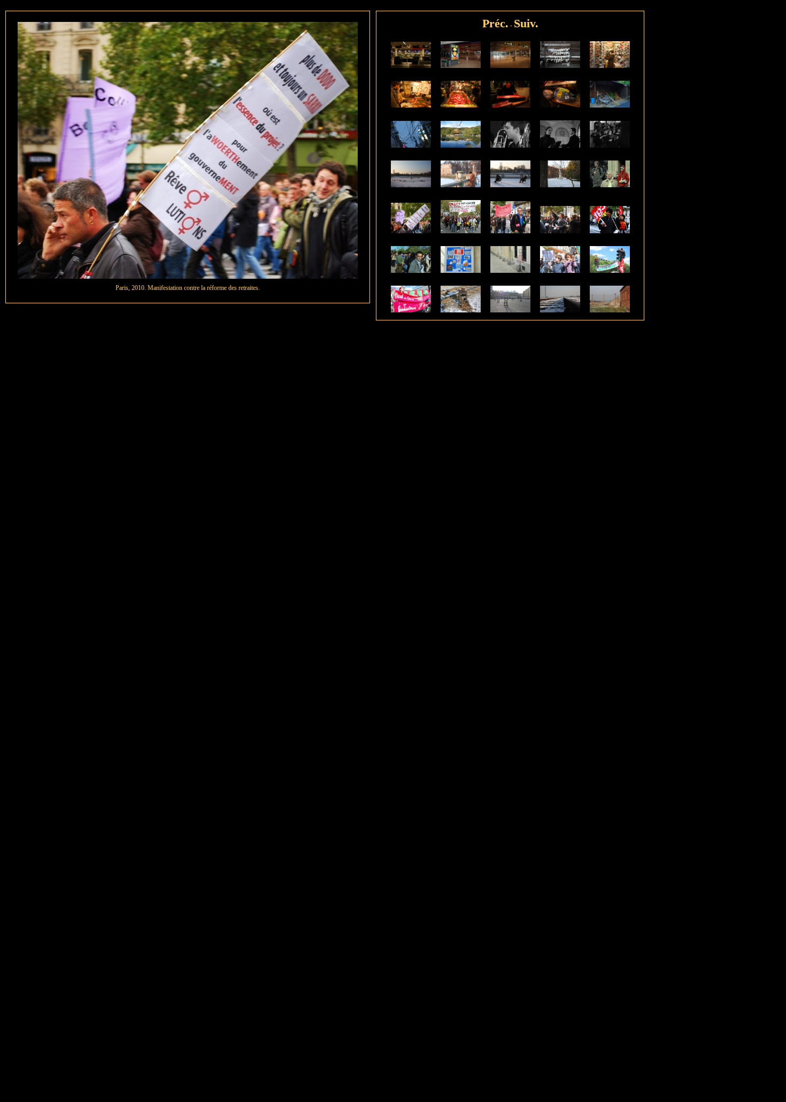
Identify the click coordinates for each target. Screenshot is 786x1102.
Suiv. (526, 23)
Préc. (495, 23)
